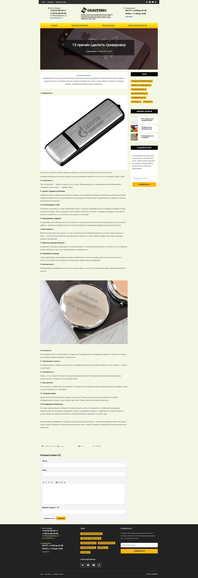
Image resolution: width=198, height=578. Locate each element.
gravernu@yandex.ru (56, 18)
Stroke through (52, 482)
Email (44, 470)
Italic (46, 482)
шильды (136, 102)
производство (139, 97)
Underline (49, 482)
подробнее (129, 16)
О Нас (43, 2)
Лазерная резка (108, 25)
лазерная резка (139, 89)
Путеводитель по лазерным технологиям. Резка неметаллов (148, 138)
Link (62, 482)
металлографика (139, 93)
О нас (42, 574)
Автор (44, 461)
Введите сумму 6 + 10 (50, 507)
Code (59, 482)
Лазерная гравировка (79, 25)
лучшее (148, 102)
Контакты (50, 2)
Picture (65, 482)
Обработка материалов (137, 25)
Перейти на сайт (61, 2)
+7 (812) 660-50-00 (58, 13)
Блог (81, 446)
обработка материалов (142, 81)
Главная (54, 25)
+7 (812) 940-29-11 (58, 10)
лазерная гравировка (83, 75)
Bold (44, 482)
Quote (56, 482)
